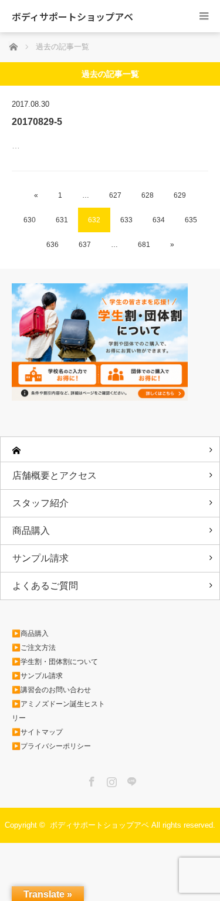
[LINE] (130, 779)
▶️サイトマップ (37, 732)
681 (144, 245)
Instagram (110, 779)
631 (62, 220)
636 (52, 245)
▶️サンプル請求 (37, 676)
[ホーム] (110, 449)
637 (85, 245)
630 (29, 220)
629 (180, 195)
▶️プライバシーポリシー (51, 746)
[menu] (204, 16)
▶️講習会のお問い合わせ (51, 690)
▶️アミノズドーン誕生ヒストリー (58, 711)
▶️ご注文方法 (34, 647)
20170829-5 (37, 122)
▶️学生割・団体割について (55, 662)
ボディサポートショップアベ (72, 16)
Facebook (90, 779)
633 (126, 220)
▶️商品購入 (30, 633)
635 (191, 220)
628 (147, 195)
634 (159, 220)
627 (115, 195)
